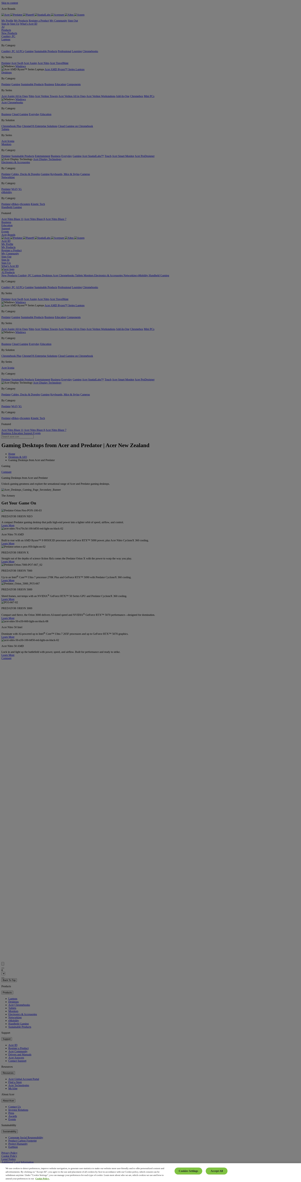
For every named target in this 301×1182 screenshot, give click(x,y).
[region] (150, 1172)
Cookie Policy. (42, 1178)
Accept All (217, 1170)
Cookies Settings (188, 1170)
